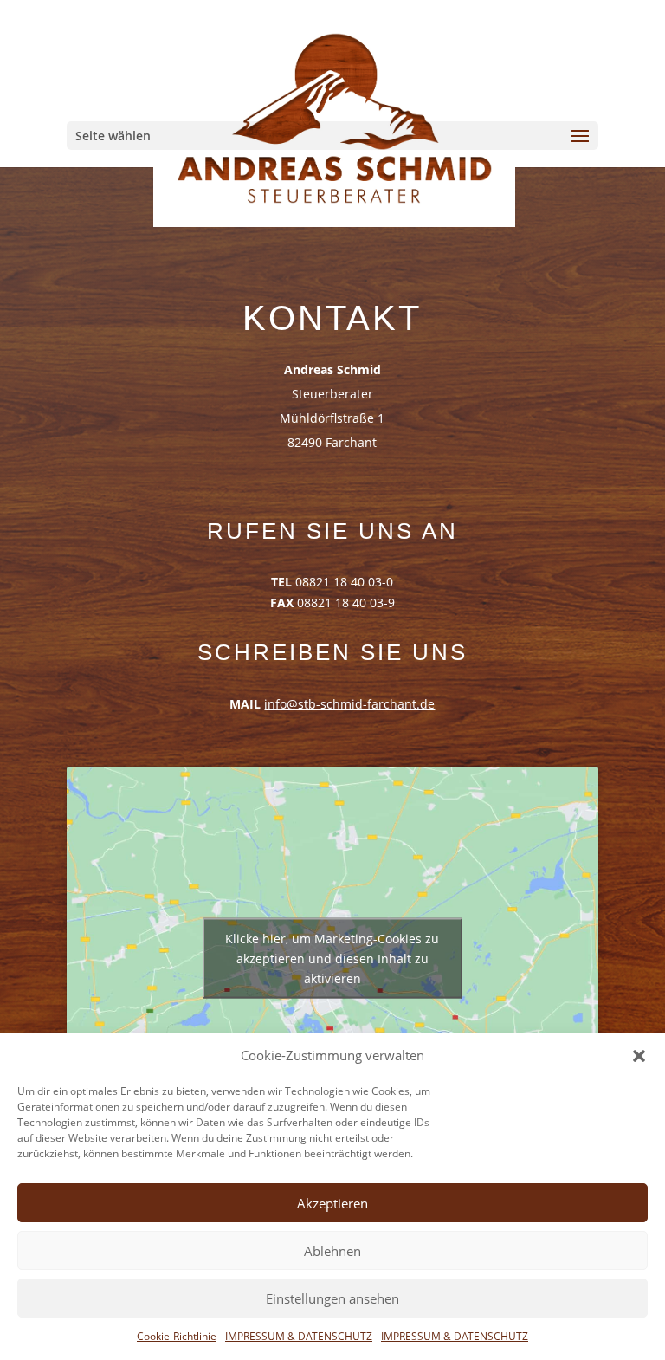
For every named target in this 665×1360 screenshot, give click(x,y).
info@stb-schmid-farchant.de (349, 704)
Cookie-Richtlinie (176, 1336)
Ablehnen (332, 1251)
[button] (639, 1056)
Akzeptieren (332, 1203)
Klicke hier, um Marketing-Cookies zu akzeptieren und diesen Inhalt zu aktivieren (332, 957)
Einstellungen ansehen (332, 1298)
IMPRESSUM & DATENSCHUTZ (298, 1336)
